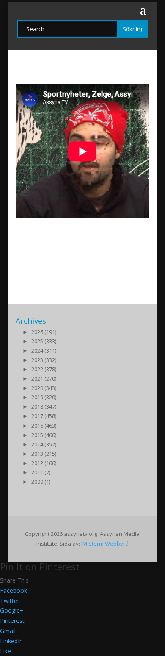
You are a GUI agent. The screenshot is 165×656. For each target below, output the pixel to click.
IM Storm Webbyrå (105, 543)
